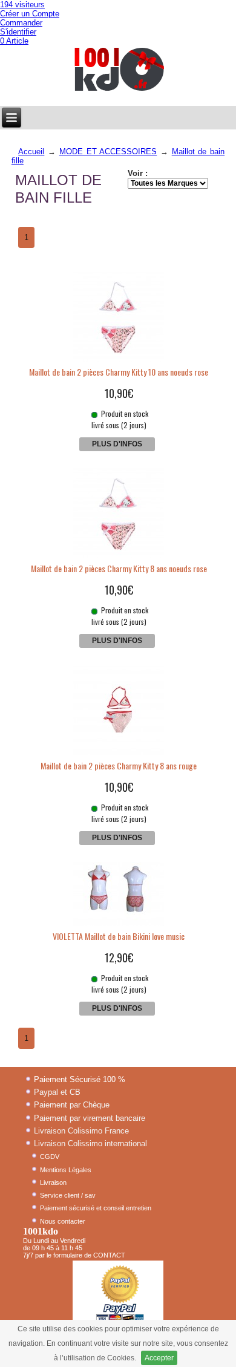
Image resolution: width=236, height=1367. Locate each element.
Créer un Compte (29, 13)
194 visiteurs (22, 4)
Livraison (53, 1182)
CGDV (49, 1156)
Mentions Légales (65, 1169)
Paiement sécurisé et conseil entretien (95, 1208)
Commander (21, 22)
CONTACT (109, 1255)
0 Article (14, 40)
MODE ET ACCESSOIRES (108, 151)
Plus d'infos (117, 444)
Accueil (31, 151)
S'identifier (18, 31)
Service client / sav (68, 1195)
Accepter (159, 1358)
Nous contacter (62, 1221)
